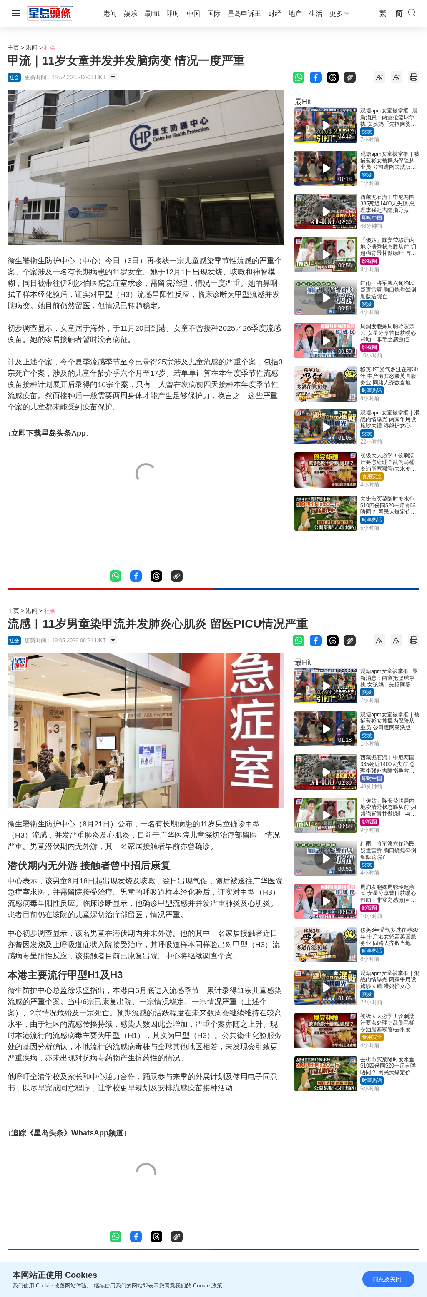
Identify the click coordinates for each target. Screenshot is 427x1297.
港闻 (32, 47)
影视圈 (369, 261)
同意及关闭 (387, 1279)
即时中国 (372, 217)
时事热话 (372, 390)
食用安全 (372, 476)
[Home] (50, 13)
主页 (13, 47)
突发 (367, 131)
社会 (50, 47)
